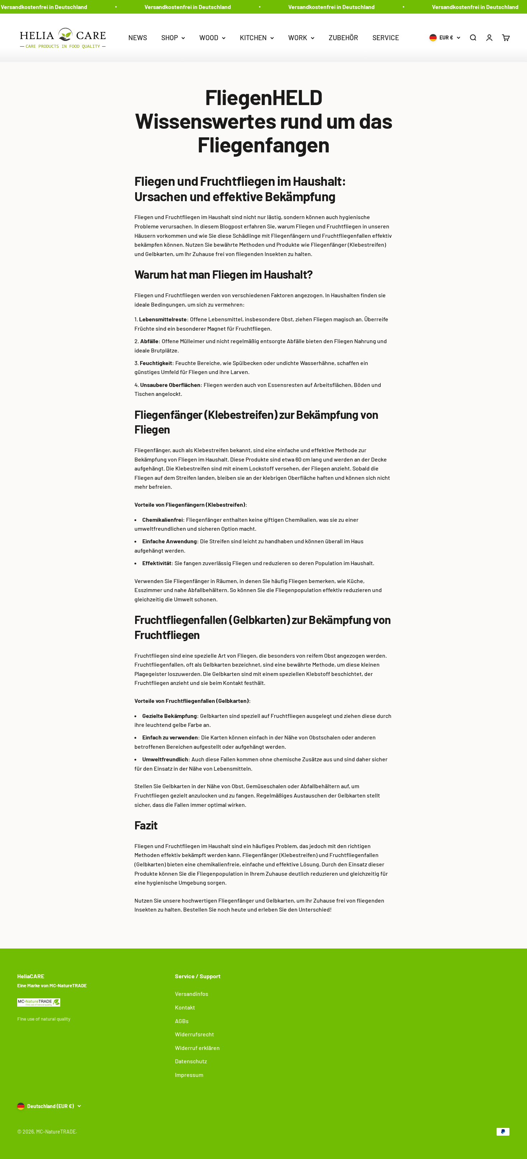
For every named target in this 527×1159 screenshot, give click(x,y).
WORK (297, 37)
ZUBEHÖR (343, 37)
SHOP (169, 37)
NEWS (137, 37)
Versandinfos (191, 993)
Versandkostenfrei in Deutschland (181, 6)
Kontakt (185, 1007)
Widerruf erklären (197, 1047)
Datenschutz (191, 1061)
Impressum (189, 1074)
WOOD (208, 37)
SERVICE (385, 37)
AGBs (182, 1020)
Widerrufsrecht (194, 1034)
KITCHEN (253, 37)
